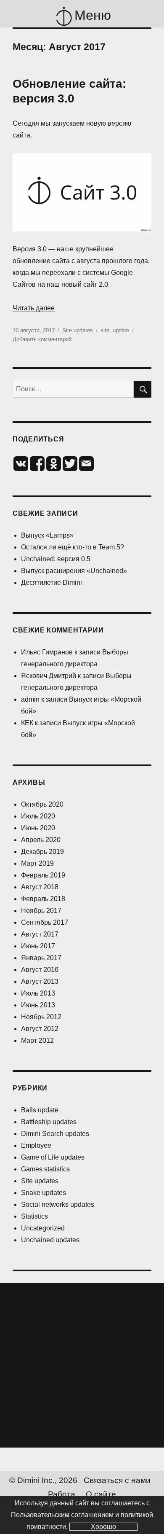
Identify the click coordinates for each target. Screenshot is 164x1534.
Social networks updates (57, 1204)
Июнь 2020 (38, 828)
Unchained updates (50, 1239)
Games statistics (45, 1169)
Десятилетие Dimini (51, 582)
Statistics (34, 1216)
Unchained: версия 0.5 (55, 558)
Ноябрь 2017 (41, 910)
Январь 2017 (41, 957)
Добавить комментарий (42, 339)
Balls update (39, 1110)
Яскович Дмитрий (48, 675)
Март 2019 (37, 863)
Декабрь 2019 (42, 851)
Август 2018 (39, 887)
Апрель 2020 (41, 839)
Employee (36, 1145)
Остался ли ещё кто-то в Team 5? (72, 547)
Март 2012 (37, 1040)
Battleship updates (49, 1121)
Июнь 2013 (38, 1005)
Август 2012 (39, 1028)
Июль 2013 (38, 993)
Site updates (77, 330)
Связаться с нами (117, 1480)
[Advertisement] (82, 1365)
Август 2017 (39, 934)
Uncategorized (43, 1228)
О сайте (101, 1494)
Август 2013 (39, 981)
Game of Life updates (53, 1157)
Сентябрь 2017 (44, 922)
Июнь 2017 (38, 946)
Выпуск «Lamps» (47, 535)
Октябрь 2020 (42, 804)
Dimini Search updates (55, 1133)
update (121, 330)
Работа (61, 1494)
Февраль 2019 (43, 875)
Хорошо (103, 1526)
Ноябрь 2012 (41, 1016)
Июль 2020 (38, 816)
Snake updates (43, 1192)
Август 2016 (39, 969)
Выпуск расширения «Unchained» (74, 570)
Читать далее (34, 308)
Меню (92, 15)
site (105, 330)
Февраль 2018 (43, 898)
